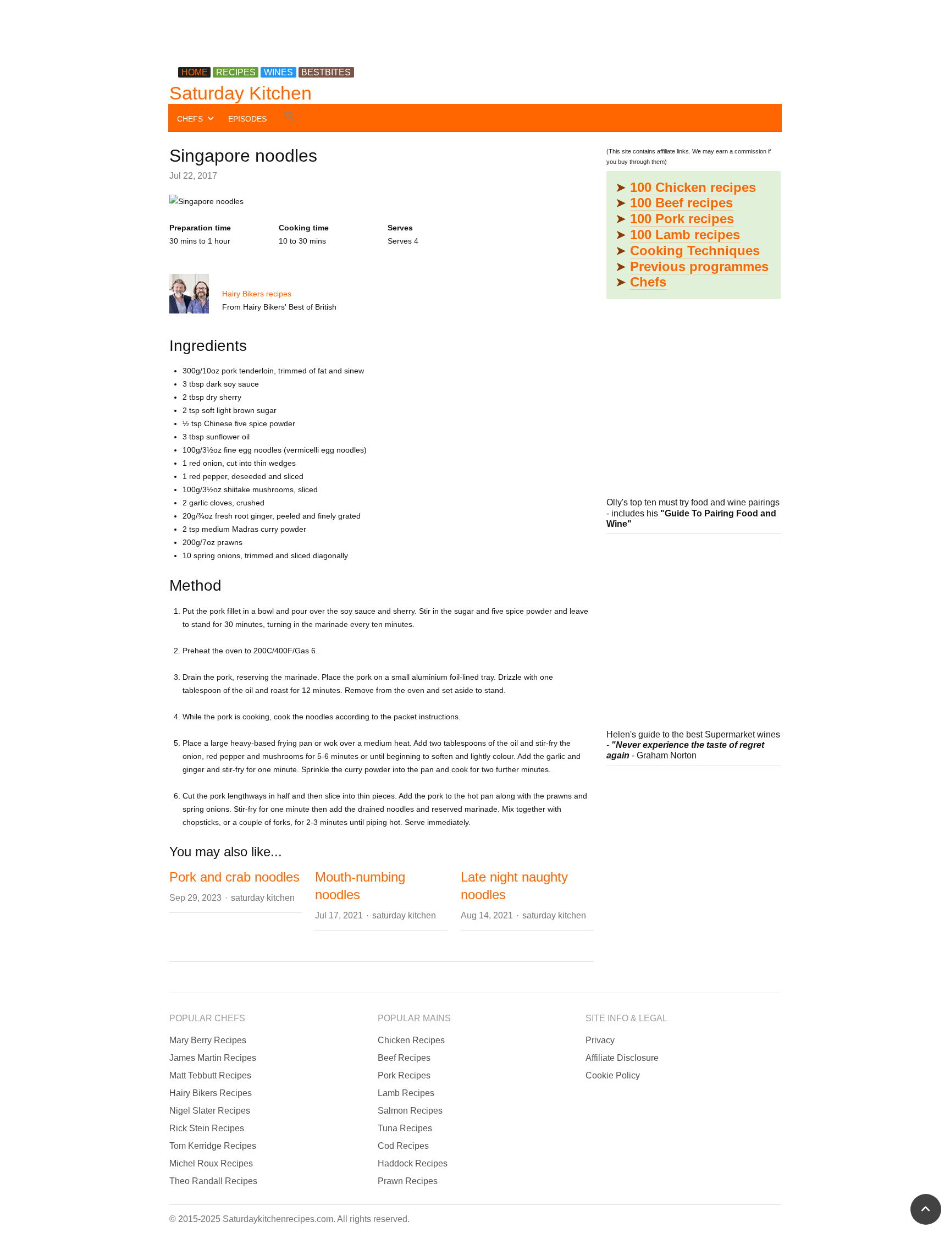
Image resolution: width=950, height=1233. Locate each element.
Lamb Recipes (406, 1093)
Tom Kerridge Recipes (212, 1146)
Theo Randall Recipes (213, 1181)
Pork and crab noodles (234, 876)
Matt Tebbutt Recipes (210, 1075)
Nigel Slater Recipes (209, 1110)
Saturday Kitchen (240, 92)
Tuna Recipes (405, 1128)
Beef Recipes (404, 1058)
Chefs (648, 281)
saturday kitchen (263, 897)
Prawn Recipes (408, 1181)
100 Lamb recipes (685, 234)
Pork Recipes (404, 1075)
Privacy (600, 1040)
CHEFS (190, 118)
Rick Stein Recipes (206, 1128)
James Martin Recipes (212, 1058)
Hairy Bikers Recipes (210, 1093)
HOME (194, 72)
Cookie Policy (613, 1075)
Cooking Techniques (695, 250)
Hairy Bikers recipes (256, 293)
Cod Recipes (403, 1146)
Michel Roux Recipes (211, 1163)
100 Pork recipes (682, 218)
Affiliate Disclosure (622, 1058)
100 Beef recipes (681, 202)
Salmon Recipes (410, 1110)
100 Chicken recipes (693, 187)
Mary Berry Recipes (207, 1040)
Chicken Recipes (411, 1040)
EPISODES (247, 118)
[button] (289, 118)
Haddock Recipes (413, 1163)
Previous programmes (699, 266)
